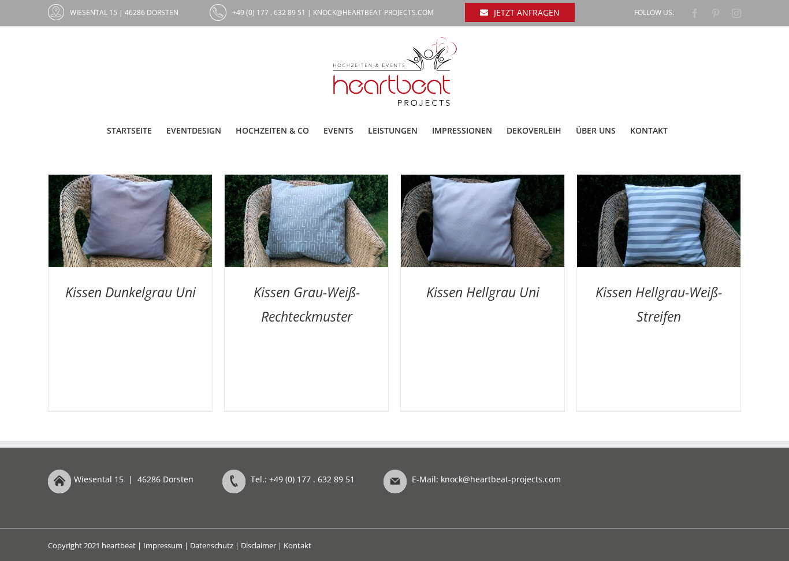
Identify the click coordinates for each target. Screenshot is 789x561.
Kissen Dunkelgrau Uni (130, 292)
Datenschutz (211, 545)
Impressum (163, 545)
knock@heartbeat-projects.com (373, 12)
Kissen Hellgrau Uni (482, 292)
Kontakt (297, 545)
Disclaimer (258, 545)
